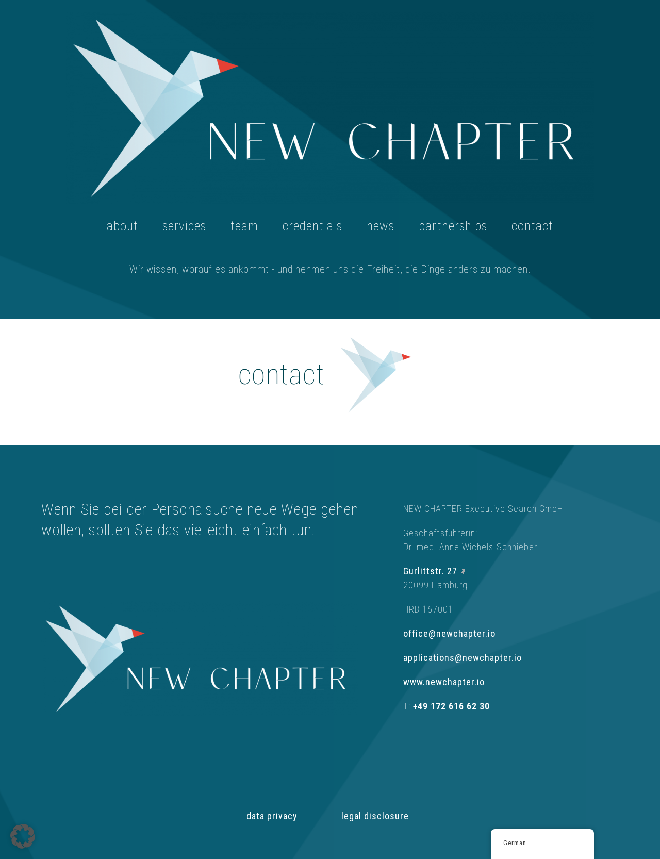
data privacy (272, 816)
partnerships (453, 226)
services (184, 226)
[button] (22, 836)
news (380, 226)
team (244, 226)
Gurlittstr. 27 (430, 571)
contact (532, 226)
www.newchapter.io (444, 681)
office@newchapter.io (449, 633)
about (122, 226)
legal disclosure (375, 816)
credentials (312, 226)
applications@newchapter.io (463, 657)
